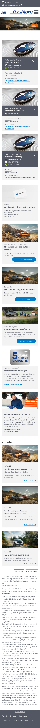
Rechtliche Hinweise (9, 716)
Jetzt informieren (24, 259)
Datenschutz (6, 720)
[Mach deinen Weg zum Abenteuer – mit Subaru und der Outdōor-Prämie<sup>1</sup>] (20, 495)
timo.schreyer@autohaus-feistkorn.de (21, 177)
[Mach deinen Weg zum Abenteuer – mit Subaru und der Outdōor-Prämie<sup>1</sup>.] (20, 453)
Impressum (23, 716)
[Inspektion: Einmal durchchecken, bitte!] (20, 400)
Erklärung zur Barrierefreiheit (24, 720)
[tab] (20, 62)
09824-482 (11, 124)
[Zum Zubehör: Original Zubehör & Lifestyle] (20, 315)
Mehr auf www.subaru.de (13, 384)
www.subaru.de (20, 712)
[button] (20, 63)
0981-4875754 (12, 78)
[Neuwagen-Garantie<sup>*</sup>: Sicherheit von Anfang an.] (20, 357)
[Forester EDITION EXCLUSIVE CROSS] (20, 539)
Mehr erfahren (25, 299)
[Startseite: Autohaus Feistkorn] (4, 12)
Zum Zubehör (26, 341)
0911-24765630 (12, 175)
